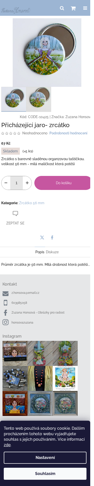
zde (7, 444)
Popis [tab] (39, 252)
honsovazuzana (22, 322)
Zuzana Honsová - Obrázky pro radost (38, 312)
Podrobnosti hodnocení (68, 133)
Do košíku (63, 183)
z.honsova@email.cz (25, 293)
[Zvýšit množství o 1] (27, 183)
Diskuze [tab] (52, 252)
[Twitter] (42, 237)
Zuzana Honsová (79, 117)
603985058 (19, 303)
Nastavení (45, 457)
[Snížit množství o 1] (6, 183)
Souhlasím (45, 473)
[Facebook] (52, 237)
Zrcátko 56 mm (31, 203)
